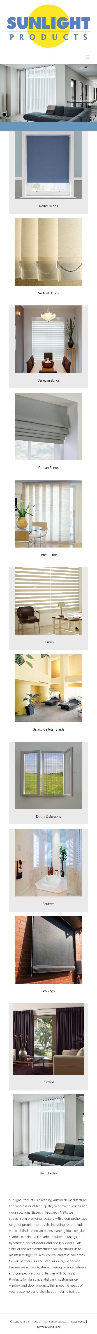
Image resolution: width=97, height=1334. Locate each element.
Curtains (48, 1082)
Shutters (48, 904)
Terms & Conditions (48, 1326)
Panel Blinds (49, 555)
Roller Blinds (48, 206)
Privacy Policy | (78, 1321)
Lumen (49, 642)
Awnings (48, 991)
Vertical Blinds (48, 293)
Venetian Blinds (48, 380)
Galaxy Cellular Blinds (48, 729)
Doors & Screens (48, 816)
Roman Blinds (48, 468)
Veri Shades (48, 1173)
